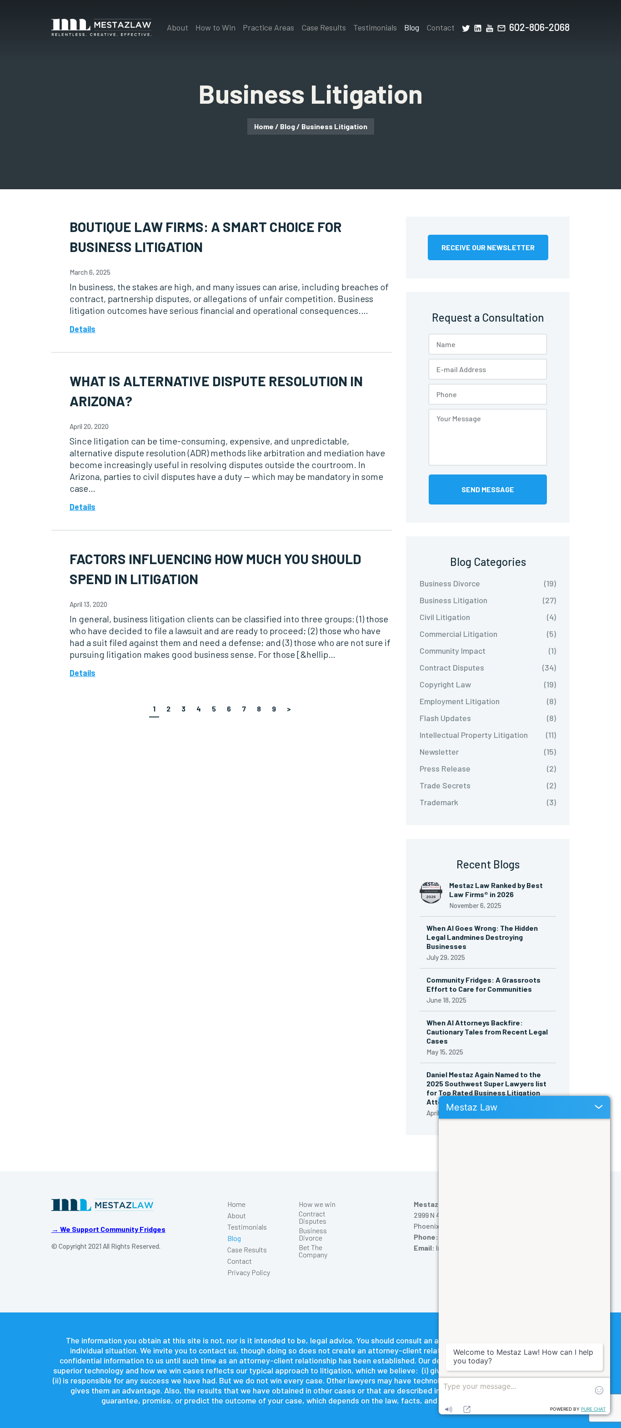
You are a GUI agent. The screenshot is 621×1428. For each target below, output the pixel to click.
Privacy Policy (248, 1272)
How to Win (215, 27)
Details (82, 329)
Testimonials (375, 27)
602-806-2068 (539, 27)
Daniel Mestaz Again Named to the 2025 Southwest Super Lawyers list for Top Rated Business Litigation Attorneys (486, 1088)
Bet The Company (313, 1251)
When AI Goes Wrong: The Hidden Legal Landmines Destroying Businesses (482, 936)
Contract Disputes (312, 1217)
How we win (317, 1204)
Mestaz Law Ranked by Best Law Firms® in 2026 (496, 889)
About (177, 27)
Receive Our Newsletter (488, 247)
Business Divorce (313, 1234)
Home (264, 126)
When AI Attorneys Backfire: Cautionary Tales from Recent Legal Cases (487, 1031)
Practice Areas (268, 27)
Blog (411, 27)
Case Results (323, 27)
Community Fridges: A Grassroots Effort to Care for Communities (483, 984)
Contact (440, 27)
